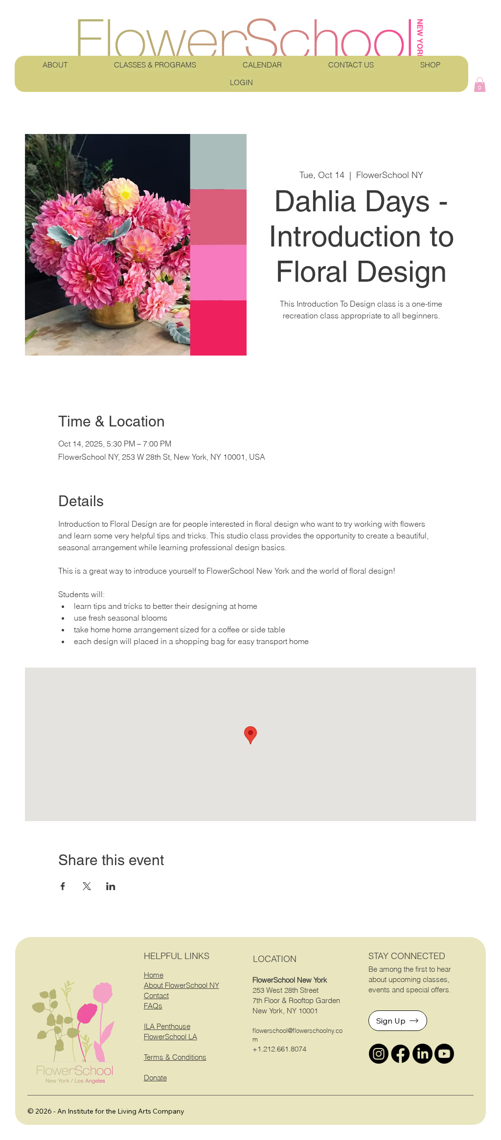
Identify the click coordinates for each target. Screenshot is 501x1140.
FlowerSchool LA (170, 1036)
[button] (480, 84)
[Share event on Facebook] (63, 886)
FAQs (153, 1005)
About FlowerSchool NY (181, 985)
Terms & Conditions (175, 1057)
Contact (156, 995)
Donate (155, 1077)
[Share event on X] (86, 886)
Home (153, 975)
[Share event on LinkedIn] (110, 886)
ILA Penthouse (167, 1026)
